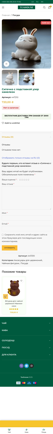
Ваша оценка (9, 180)
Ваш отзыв (8, 184)
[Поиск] (44, 7)
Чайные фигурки (10, 263)
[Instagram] (31, 366)
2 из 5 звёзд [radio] (22, 180)
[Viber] (21, 366)
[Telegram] (26, 366)
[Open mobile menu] (3, 7)
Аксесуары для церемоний (28, 260)
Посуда (16, 15)
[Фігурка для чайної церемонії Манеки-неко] (14, 288)
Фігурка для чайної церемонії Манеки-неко (14, 303)
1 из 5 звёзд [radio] (20, 180)
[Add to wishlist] (21, 281)
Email (5, 224)
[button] (4, 43)
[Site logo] (26, 7)
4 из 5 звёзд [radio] (26, 180)
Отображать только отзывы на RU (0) (21, 158)
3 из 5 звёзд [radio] (24, 180)
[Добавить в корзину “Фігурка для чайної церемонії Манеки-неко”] (5, 296)
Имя (5, 213)
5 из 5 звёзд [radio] (28, 180)
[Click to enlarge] (6, 64)
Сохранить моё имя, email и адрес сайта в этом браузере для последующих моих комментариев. (24, 237)
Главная (6, 15)
